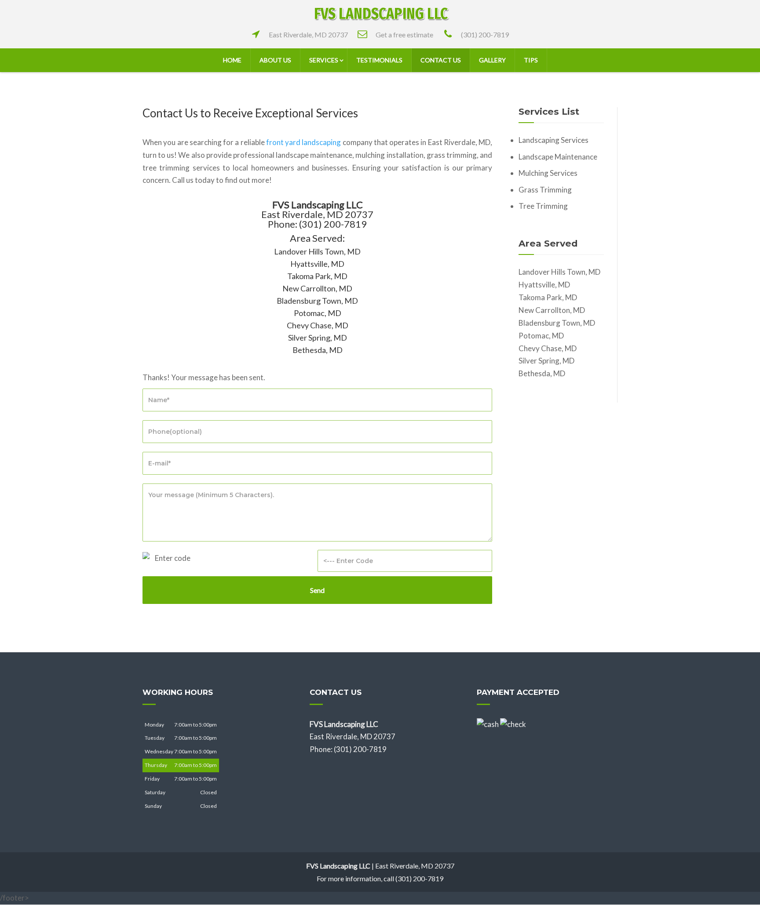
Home (232, 60)
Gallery (492, 60)
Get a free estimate (404, 34)
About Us (275, 60)
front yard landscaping (303, 142)
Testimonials (379, 60)
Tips (531, 60)
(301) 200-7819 (485, 34)
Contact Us (440, 60)
